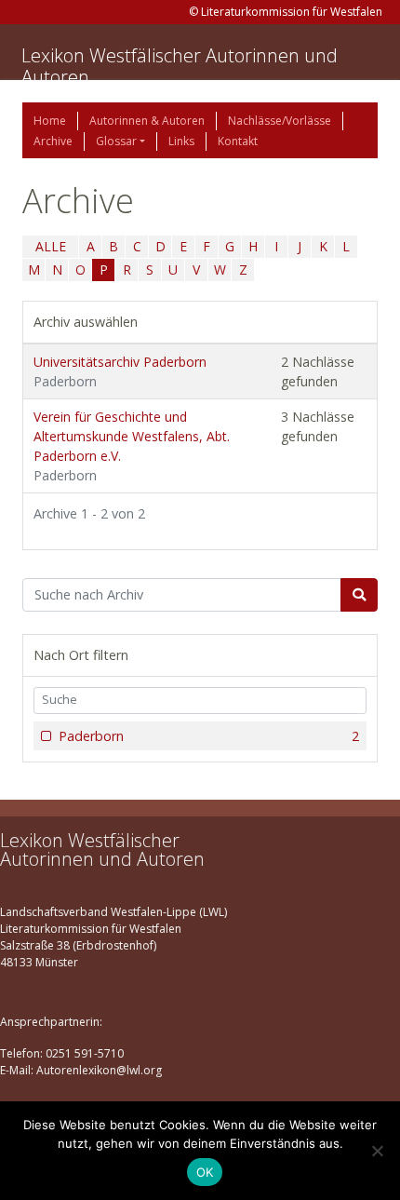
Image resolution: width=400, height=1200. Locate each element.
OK (205, 1172)
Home (49, 120)
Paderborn (209, 736)
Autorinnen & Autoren (147, 120)
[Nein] (376, 1150)
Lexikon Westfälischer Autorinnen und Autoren (179, 66)
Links (181, 141)
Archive (53, 141)
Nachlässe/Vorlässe (279, 120)
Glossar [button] (116, 141)
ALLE (50, 246)
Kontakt (238, 141)
